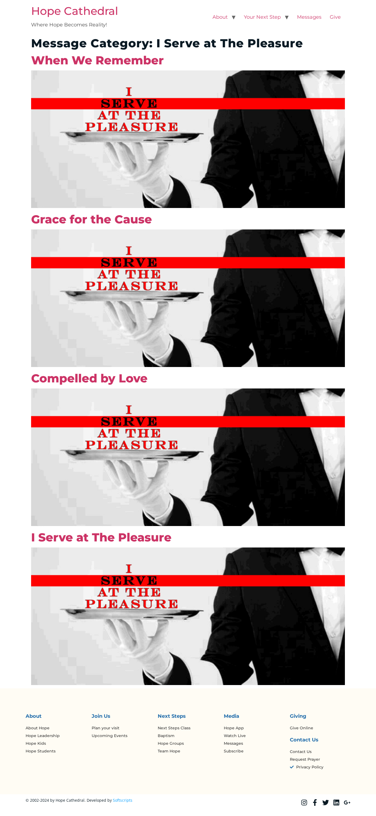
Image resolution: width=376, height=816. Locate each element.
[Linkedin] (336, 802)
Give (335, 17)
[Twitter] (325, 802)
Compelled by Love (89, 378)
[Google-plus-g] (347, 802)
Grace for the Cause (91, 219)
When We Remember (97, 60)
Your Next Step (262, 17)
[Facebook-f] (315, 802)
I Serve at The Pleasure (101, 537)
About (220, 17)
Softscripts (122, 800)
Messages (309, 17)
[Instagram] (304, 802)
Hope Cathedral (74, 11)
